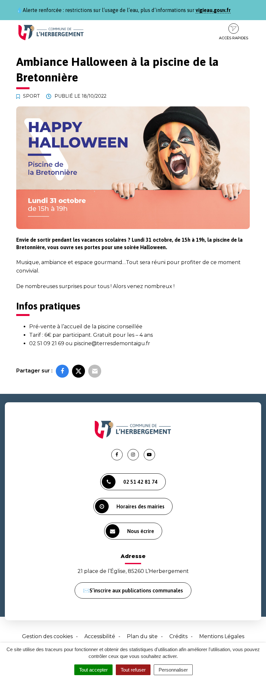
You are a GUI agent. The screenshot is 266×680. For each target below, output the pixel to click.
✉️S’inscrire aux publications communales (133, 590)
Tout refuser (133, 670)
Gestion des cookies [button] (47, 636)
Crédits (178, 636)
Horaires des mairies (140, 506)
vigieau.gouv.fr (213, 10)
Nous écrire (140, 531)
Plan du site (142, 636)
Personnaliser (173, 670)
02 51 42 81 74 (140, 482)
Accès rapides (233, 38)
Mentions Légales (221, 636)
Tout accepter (93, 670)
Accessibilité (99, 636)
